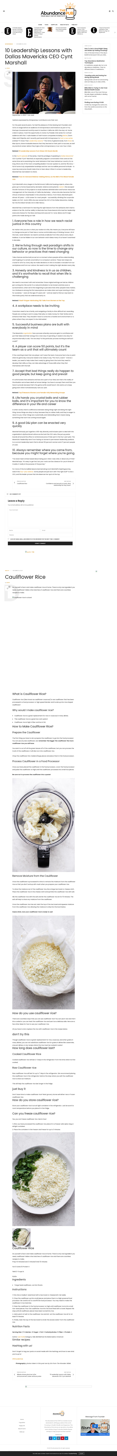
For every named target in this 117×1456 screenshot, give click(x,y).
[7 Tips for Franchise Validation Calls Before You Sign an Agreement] (72, 30)
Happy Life (54, 25)
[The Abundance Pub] (58, 11)
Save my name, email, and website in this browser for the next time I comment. (35, 539)
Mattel (65, 135)
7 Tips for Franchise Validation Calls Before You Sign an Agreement (82, 30)
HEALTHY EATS (22, 1429)
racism (61, 187)
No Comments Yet (15, 494)
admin (8, 68)
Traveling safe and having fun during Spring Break (95, 76)
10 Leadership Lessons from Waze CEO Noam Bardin (38, 151)
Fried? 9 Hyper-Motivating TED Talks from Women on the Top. (42, 300)
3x (16, 1276)
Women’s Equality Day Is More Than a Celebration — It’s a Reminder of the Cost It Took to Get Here (104, 31)
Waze (70, 141)
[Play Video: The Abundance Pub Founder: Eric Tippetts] (95, 1426)
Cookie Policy (72, 1453)
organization (27, 333)
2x (14, 1276)
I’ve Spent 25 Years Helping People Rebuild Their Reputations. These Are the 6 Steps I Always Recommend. (18, 32)
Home (40, 25)
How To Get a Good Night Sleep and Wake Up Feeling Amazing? (96, 49)
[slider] (95, 1434)
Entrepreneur (9, 44)
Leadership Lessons (36, 141)
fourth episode (22, 156)
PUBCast (74, 25)
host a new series (66, 138)
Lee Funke (21, 1337)
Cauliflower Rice (25, 577)
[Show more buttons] (108, 1434)
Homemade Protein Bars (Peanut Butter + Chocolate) (39, 29)
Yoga (46, 25)
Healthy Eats (64, 25)
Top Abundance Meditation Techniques (95, 62)
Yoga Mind (22, 1422)
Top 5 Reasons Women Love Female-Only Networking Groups (42, 393)
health (7, 570)
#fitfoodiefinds (17, 1359)
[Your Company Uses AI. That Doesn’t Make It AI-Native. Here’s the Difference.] (51, 31)
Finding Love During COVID (94, 102)
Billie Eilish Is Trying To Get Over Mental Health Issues (96, 89)
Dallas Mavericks (67, 156)
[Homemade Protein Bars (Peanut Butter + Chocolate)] (28, 29)
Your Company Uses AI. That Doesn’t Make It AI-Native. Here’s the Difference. (61, 31)
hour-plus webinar (26, 472)
